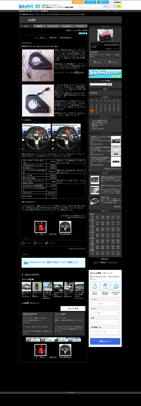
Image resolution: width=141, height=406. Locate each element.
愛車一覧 (117, 206)
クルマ (43, 14)
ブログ (37, 14)
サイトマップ (112, 262)
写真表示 (85, 30)
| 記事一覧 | (53, 37)
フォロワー (113, 62)
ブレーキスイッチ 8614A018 (33, 185)
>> (108, 97)
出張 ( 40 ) (95, 126)
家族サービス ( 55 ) (97, 124)
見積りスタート (105, 341)
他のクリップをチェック (112, 168)
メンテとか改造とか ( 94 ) (99, 120)
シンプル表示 (77, 30)
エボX (31, 19)
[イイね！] (81, 33)
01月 (92, 222)
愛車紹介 (39, 26)
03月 (102, 216)
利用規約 (103, 262)
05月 (112, 228)
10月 (107, 236)
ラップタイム (67, 26)
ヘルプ (111, 2)
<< (102, 97)
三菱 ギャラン (105, 197)
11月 (112, 230)
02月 (97, 228)
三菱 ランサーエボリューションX (111, 176)
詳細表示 (68, 30)
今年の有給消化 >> (65, 37)
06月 (118, 240)
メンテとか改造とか (74, 215)
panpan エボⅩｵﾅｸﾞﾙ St (30, 314)
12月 (118, 230)
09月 (102, 224)
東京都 (95, 52)
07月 (92, 230)
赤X (91, 52)
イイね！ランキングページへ (76, 248)
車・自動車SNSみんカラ (26, 14)
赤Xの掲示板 (93, 92)
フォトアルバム (53, 26)
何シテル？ (109, 48)
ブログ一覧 (49, 14)
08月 (97, 230)
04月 (107, 216)
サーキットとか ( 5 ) (98, 128)
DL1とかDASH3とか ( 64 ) (100, 122)
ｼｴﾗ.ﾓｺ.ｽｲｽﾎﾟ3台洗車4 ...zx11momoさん (58, 294)
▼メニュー (81, 26)
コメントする (73, 308)
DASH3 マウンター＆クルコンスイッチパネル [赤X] (69, 14)
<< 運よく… (40, 37)
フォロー (97, 62)
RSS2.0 (106, 259)
